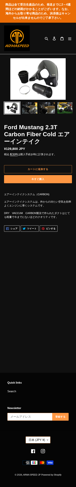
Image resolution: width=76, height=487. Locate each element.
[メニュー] (70, 38)
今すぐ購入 (38, 179)
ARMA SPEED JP (32, 475)
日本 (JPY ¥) (37, 439)
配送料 (14, 154)
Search (11, 391)
